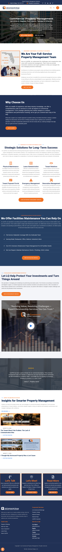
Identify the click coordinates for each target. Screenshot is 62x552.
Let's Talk (10, 480)
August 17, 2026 (7, 453)
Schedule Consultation (34, 3)
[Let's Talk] (10, 476)
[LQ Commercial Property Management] (11, 7)
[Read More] (52, 476)
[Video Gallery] (31, 326)
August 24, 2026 (7, 428)
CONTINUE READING (7, 435)
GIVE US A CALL (39, 35)
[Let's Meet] (31, 476)
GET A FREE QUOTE (26, 35)
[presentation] (2, 374)
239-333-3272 (20, 3)
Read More (53, 480)
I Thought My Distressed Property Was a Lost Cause (18, 455)
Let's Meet (31, 480)
